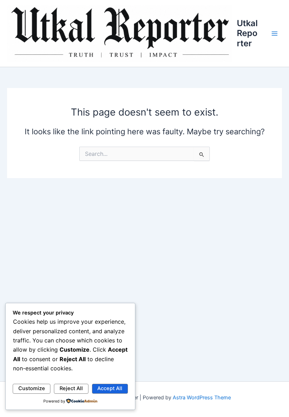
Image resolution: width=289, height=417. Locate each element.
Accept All (109, 388)
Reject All (71, 388)
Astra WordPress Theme (202, 397)
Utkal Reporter (247, 33)
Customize (31, 388)
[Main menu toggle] (274, 33)
